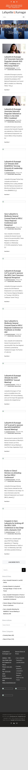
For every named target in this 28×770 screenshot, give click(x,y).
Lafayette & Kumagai (10, 68)
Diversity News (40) (8, 635)
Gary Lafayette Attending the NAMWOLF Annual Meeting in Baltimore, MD (11, 611)
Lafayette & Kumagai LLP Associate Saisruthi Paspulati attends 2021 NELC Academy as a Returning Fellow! (13, 61)
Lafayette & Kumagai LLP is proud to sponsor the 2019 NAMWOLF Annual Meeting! (13, 426)
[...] (11, 86)
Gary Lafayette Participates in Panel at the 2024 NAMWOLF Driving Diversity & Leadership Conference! (14, 597)
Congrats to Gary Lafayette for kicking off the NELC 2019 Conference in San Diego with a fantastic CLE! (14, 525)
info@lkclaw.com (16, 7)
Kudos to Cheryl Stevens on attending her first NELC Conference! (12, 473)
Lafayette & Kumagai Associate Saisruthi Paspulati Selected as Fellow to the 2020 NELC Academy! (12, 113)
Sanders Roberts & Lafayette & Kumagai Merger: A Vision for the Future (12, 589)
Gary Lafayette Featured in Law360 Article (20, 660)
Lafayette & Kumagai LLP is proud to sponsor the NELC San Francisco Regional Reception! (13, 274)
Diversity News (11, 69)
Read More (6, 89)
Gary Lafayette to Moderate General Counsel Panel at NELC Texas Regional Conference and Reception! (13, 219)
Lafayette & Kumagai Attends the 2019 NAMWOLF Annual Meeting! (12, 378)
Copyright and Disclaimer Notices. (17, 720)
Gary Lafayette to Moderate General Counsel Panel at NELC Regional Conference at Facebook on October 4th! (13, 326)
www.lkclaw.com (13, 716)
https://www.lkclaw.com (9, 682)
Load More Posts (14, 562)
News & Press (18, 69)
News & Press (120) (8, 639)
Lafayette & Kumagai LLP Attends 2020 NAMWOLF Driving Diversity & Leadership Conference (13, 165)
